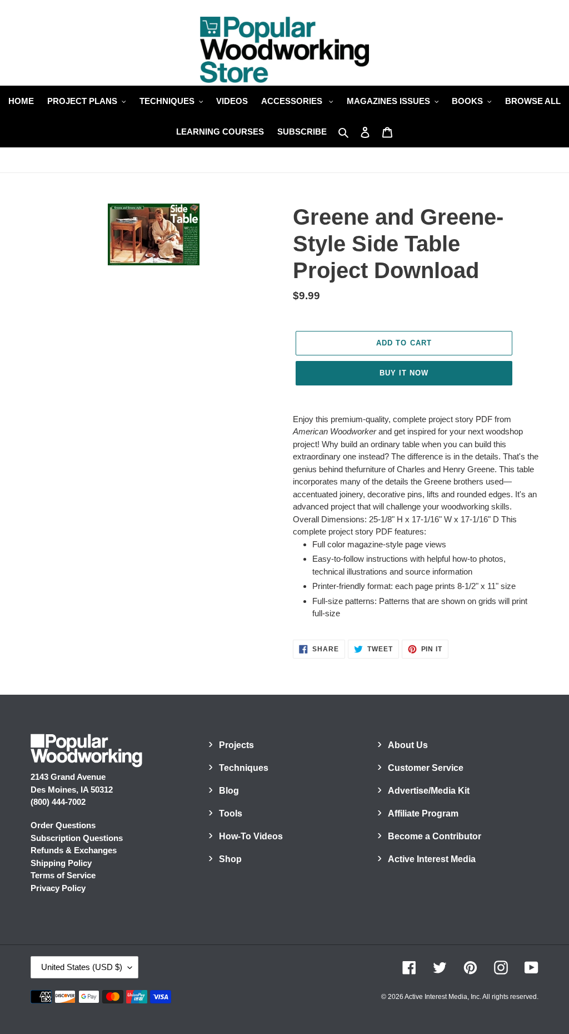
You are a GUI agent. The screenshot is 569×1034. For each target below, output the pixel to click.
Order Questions (63, 825)
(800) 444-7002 (58, 802)
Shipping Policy (61, 863)
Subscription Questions (77, 838)
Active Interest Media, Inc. (443, 997)
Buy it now (404, 373)
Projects (236, 745)
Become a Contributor (434, 836)
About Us (408, 745)
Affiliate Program (423, 813)
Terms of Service (63, 875)
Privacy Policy (58, 888)
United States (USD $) (81, 967)
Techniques (243, 768)
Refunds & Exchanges (74, 850)
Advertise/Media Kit (429, 790)
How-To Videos (251, 836)
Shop (230, 859)
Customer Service (425, 768)
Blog (229, 790)
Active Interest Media (432, 859)
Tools (230, 813)
